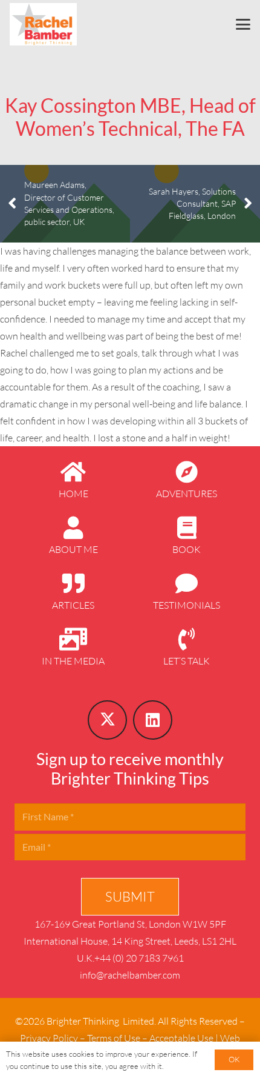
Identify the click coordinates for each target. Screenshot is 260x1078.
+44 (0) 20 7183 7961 (139, 958)
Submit (130, 896)
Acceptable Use (181, 1038)
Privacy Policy (49, 1038)
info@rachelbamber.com (130, 975)
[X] (107, 720)
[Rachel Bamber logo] (43, 24)
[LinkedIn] (152, 720)
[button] (243, 24)
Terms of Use (113, 1038)
